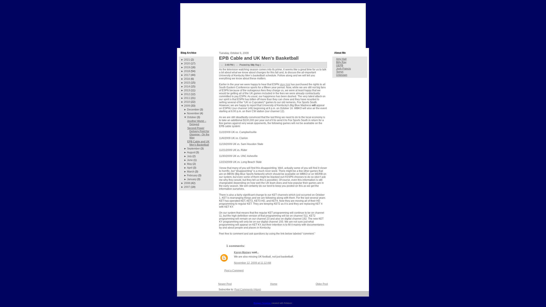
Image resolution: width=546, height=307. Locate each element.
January (191, 179)
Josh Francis (343, 68)
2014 (187, 86)
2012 (187, 94)
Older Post (322, 283)
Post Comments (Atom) (247, 289)
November (193, 113)
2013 (187, 90)
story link (285, 84)
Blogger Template (262, 303)
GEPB (339, 65)
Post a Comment (234, 270)
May (189, 163)
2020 (187, 63)
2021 (187, 59)
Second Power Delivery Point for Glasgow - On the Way (198, 133)
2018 (187, 71)
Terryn (339, 71)
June (190, 160)
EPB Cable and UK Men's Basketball (198, 143)
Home (273, 283)
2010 (187, 101)
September (193, 148)
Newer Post (225, 283)
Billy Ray (341, 62)
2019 (187, 67)
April (189, 167)
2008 (187, 183)
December (193, 109)
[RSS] (181, 295)
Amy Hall (341, 59)
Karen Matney (242, 252)
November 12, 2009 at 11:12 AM (252, 262)
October (191, 117)
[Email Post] (263, 65)
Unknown (341, 75)
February (192, 175)
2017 (187, 75)
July (189, 156)
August (191, 152)
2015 (187, 82)
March (190, 171)
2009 (187, 105)
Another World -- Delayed (196, 123)
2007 (187, 186)
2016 (187, 78)
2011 (187, 98)
